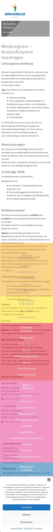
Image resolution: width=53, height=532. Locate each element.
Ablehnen (26, 515)
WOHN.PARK (26, 337)
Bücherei (26, 284)
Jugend (26, 350)
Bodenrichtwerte (26, 407)
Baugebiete (26, 425)
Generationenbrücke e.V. (27, 356)
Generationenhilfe (26, 374)
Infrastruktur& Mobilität (26, 302)
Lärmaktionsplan (27, 317)
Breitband (26, 450)
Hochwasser (26, 395)
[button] (49, 479)
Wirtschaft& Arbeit (26, 468)
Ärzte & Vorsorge (26, 368)
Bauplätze (26, 444)
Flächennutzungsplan (26, 419)
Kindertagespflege (26, 278)
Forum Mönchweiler (26, 290)
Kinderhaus (27, 265)
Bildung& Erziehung (26, 257)
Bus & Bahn (26, 311)
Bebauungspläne (26, 413)
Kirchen (26, 362)
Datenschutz (28, 528)
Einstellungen (26, 522)
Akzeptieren (26, 507)
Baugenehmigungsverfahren (26, 456)
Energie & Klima (26, 432)
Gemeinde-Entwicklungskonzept (26, 438)
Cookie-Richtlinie (17, 528)
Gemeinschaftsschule (26, 272)
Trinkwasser (26, 401)
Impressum (39, 528)
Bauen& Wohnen (26, 386)
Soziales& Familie (26, 329)
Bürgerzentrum (26, 344)
